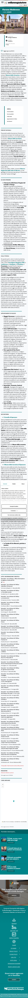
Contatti (14, 945)
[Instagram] (21, 5)
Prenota (14, 895)
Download (14, 923)
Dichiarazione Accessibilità (14, 963)
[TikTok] (26, 5)
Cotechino (20, 264)
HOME (4, 12)
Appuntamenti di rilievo (12, 119)
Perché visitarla (10, 111)
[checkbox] (7, 51)
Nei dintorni (9, 121)
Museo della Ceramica (12, 75)
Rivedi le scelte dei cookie (14, 967)
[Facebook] (20, 5)
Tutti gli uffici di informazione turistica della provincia (12, 765)
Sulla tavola (9, 116)
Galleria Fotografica (14, 938)
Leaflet (4, 821)
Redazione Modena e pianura (7, 772)
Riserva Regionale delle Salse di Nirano (13, 169)
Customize (13, 510)
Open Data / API (14, 931)
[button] (13, 801)
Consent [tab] (5, 483)
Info (4, 582)
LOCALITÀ (9, 12)
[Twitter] (23, 5)
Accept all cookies (14, 506)
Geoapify (12, 821)
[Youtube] (25, 5)
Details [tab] (14, 483)
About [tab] (23, 483)
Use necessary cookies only (14, 515)
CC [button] (25, 31)
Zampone (12, 264)
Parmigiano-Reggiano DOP (16, 262)
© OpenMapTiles (17, 821)
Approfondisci (11, 842)
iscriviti (14, 979)
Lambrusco (4, 264)
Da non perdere (10, 114)
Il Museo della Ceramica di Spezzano (15, 464)
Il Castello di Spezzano (10, 417)
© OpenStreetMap (23, 821)
